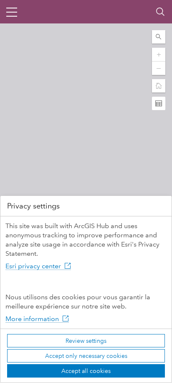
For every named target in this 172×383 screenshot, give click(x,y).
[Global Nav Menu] (11, 11)
